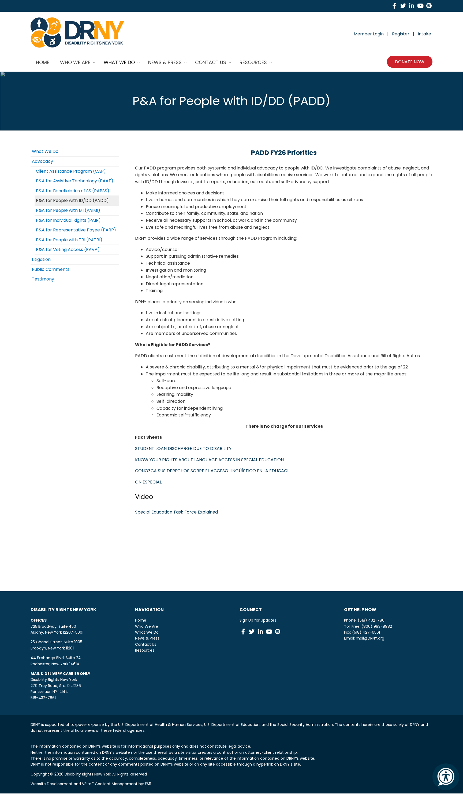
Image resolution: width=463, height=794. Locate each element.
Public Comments (50, 269)
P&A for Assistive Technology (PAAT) (74, 181)
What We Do (45, 151)
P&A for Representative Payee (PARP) (76, 230)
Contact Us (145, 644)
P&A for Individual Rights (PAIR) (68, 220)
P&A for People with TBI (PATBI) (69, 240)
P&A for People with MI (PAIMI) (68, 210)
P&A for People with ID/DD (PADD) (72, 200)
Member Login (369, 34)
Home (140, 620)
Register (400, 34)
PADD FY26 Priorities (284, 152)
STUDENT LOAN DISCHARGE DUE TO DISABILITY (183, 448)
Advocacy (42, 161)
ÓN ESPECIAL (148, 482)
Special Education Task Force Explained (176, 512)
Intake (424, 34)
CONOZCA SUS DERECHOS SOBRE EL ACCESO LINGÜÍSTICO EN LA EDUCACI (211, 471)
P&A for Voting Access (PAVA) (68, 249)
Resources (144, 650)
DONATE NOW (409, 62)
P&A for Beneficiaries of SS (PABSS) (72, 191)
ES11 (148, 783)
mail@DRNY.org (370, 638)
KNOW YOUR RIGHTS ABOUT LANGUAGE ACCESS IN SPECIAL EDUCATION (209, 460)
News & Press (147, 638)
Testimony (43, 279)
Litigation (41, 259)
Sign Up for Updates (258, 620)
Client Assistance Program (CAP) (71, 171)
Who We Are (146, 626)
